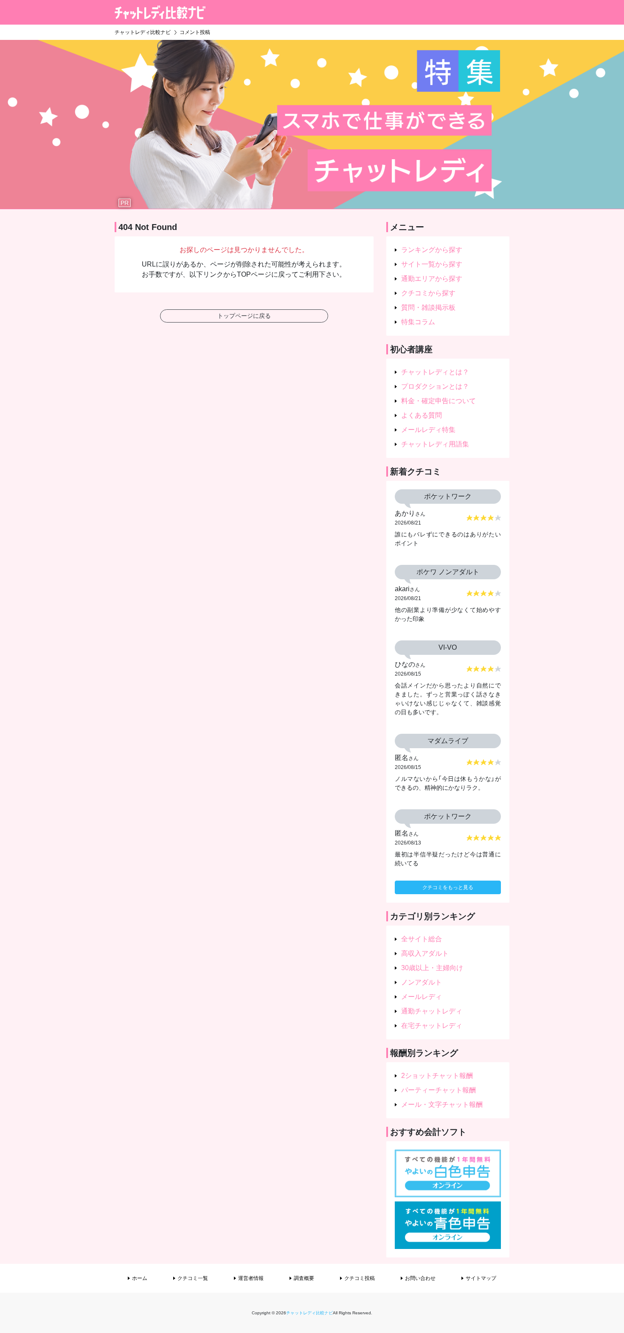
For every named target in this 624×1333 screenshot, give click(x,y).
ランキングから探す (431, 249)
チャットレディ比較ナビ (309, 1313)
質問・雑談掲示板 (428, 307)
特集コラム (418, 322)
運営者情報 (251, 1278)
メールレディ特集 (428, 429)
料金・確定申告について (438, 400)
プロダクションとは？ (435, 386)
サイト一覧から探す (431, 264)
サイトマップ (481, 1278)
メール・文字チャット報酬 (442, 1104)
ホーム (139, 1278)
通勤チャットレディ (431, 1011)
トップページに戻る (244, 315)
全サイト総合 (421, 939)
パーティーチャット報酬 (438, 1090)
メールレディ (421, 996)
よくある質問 (421, 415)
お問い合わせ (420, 1278)
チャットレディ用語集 (435, 444)
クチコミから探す (428, 293)
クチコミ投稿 (359, 1278)
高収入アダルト (425, 953)
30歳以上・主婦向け (432, 967)
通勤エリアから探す (431, 278)
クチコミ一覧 (192, 1278)
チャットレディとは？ (435, 372)
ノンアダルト (421, 982)
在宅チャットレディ (431, 1025)
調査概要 (304, 1278)
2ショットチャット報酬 (437, 1075)
